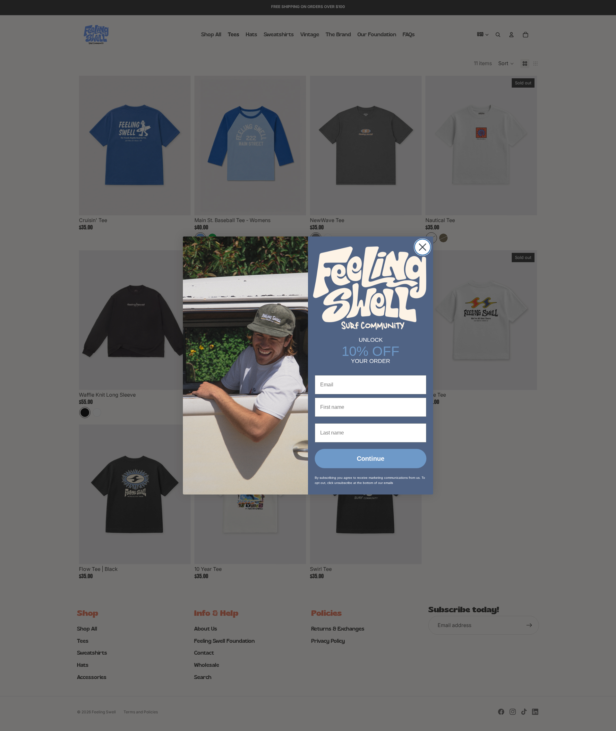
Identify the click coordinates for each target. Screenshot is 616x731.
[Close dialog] (423, 247)
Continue (370, 458)
